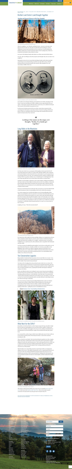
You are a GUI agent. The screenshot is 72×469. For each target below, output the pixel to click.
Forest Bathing (11, 449)
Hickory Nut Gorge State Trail (25, 434)
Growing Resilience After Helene (13, 439)
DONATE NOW (66, 2)
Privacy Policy (48, 462)
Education (22, 395)
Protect (10, 433)
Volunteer (10, 445)
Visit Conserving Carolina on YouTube (61, 0)
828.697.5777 (48, 459)
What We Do (37, 3)
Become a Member (11, 442)
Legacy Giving (23, 445)
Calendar (34, 422)
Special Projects (23, 446)
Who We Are (31, 3)
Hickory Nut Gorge (38, 395)
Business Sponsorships (24, 443)
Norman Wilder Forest (24, 426)
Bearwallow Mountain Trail (24, 423)
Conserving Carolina (15, 2)
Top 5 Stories (10, 437)
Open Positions (23, 454)
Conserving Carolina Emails (52, 440)
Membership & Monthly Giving (25, 441)
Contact (34, 425)
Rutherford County (47, 395)
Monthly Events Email (51, 443)
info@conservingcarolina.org (51, 461)
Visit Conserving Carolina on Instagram (59, 0)
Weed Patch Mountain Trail (24, 430)
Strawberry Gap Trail (24, 427)
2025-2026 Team (23, 455)
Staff (9, 425)
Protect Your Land (11, 453)
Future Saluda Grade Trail (24, 436)
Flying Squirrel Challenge (24, 422)
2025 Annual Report (11, 429)
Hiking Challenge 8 (23, 421)
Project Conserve (23, 453)
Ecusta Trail (22, 435)
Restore (10, 435)
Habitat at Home (11, 450)
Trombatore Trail (23, 429)
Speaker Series (11, 447)
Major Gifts (22, 444)
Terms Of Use (53, 462)
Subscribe (10, 444)
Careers (10, 427)
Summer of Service (23, 457)
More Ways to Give (23, 448)
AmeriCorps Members (12, 426)
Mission (10, 432)
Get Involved (42, 3)
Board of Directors (11, 423)
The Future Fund (23, 440)
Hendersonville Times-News (32, 390)
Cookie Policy (58, 462)
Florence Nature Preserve (24, 425)
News (33, 421)
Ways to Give (53, 3)
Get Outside (48, 3)
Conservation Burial (11, 451)
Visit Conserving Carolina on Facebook (58, 0)
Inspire (10, 436)
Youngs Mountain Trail (24, 432)
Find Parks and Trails (11, 458)
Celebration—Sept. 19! (12, 454)
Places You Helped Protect (38, 11)
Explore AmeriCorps (23, 451)
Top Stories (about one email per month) (54, 442)
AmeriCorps (59, 3)
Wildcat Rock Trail (23, 431)
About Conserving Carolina (12, 422)
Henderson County (29, 395)
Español (34, 423)
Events (10, 446)
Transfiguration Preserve (24, 396)
